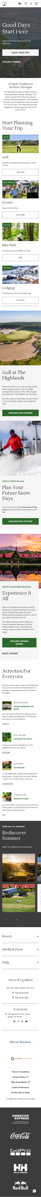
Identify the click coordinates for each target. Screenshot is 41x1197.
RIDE (21, 257)
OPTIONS (20, 300)
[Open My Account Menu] (31, 3)
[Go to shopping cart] (25, 3)
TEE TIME (20, 172)
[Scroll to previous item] (5, 919)
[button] (34, 1191)
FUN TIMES (20, 215)
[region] (20, 880)
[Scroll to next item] (17, 919)
